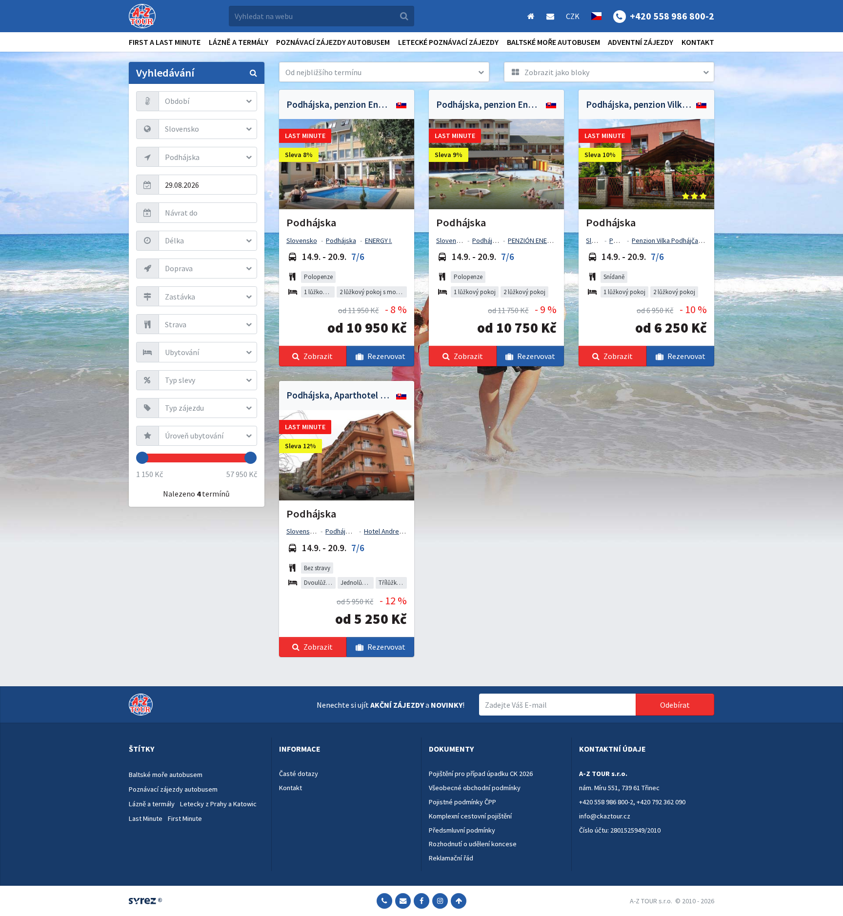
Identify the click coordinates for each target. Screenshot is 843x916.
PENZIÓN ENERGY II (535, 240)
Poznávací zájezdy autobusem (333, 42)
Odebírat (675, 705)
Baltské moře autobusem (553, 42)
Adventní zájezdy (640, 42)
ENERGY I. (378, 240)
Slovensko (301, 240)
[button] (384, 72)
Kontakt (698, 42)
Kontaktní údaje (612, 749)
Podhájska (341, 240)
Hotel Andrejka (385, 531)
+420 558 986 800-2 (606, 801)
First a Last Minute (165, 42)
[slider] (142, 458)
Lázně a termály (238, 42)
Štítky (141, 749)
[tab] (196, 749)
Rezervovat (386, 356)
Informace (300, 749)
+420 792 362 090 (661, 801)
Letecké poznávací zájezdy (448, 42)
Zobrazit (318, 356)
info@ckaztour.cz (604, 816)
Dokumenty (451, 749)
